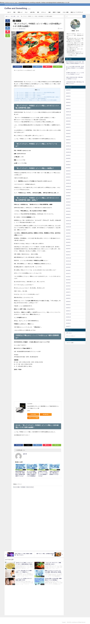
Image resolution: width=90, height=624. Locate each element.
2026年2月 (68, 105)
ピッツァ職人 (17, 487)
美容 (38, 12)
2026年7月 (68, 93)
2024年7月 (68, 161)
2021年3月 (68, 285)
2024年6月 (68, 164)
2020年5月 (68, 298)
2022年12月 (68, 220)
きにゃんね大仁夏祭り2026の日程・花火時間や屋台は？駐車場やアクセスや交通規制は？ (75, 68)
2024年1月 (68, 180)
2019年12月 (68, 313)
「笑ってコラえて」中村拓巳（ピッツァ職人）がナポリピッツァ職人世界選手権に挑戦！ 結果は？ (37, 97)
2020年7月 (68, 292)
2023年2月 (68, 214)
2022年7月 (68, 236)
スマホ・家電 (65, 12)
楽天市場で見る (45, 414)
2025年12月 (68, 111)
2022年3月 (68, 248)
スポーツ (9, 12)
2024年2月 (68, 177)
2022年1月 (68, 254)
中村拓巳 (23, 487)
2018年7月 (68, 326)
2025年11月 (68, 114)
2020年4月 (68, 301)
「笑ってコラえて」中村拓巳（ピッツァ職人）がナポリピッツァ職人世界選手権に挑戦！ (35, 92)
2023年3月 (68, 211)
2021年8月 (68, 270)
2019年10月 (68, 320)
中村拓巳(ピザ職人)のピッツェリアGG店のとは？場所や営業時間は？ (31, 98)
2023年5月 (68, 205)
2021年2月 (68, 289)
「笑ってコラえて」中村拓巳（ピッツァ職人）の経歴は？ (28, 95)
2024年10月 (68, 152)
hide (38, 89)
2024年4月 (68, 170)
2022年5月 (68, 242)
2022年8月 (68, 233)
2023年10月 (68, 189)
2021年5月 (68, 279)
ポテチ (61, 28)
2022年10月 (68, 226)
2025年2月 (68, 139)
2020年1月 (68, 310)
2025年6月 (68, 130)
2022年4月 (68, 245)
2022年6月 (68, 239)
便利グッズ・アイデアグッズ (77, 12)
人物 (14, 20)
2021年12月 (68, 257)
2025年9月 (68, 121)
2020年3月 (68, 304)
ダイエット (43, 12)
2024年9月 (68, 155)
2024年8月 (68, 158)
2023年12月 (68, 183)
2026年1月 (68, 108)
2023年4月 (68, 208)
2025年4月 (68, 136)
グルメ (26, 12)
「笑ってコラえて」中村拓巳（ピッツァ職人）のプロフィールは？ (30, 94)
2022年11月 (68, 223)
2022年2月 (68, 251)
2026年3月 (68, 102)
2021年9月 (68, 267)
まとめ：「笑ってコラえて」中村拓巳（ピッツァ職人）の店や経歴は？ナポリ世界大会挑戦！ (36, 100)
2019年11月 (68, 317)
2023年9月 (68, 192)
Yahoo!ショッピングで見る (33, 417)
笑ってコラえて (31, 487)
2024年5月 (68, 167)
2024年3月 (68, 173)
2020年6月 (68, 295)
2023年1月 (68, 217)
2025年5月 (68, 133)
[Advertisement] (37, 76)
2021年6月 (68, 276)
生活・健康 (18, 20)
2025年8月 (68, 124)
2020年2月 (68, 307)
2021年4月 (68, 282)
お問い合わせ (69, 332)
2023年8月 (68, 195)
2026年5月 (68, 96)
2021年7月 (68, 273)
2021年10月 (68, 264)
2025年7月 (68, 127)
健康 (49, 12)
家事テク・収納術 (56, 12)
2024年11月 (68, 149)
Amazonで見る (33, 414)
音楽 (14, 12)
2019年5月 (68, 323)
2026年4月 (68, 99)
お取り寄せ (32, 12)
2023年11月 (68, 186)
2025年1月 (68, 142)
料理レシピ (20, 12)
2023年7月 (68, 198)
